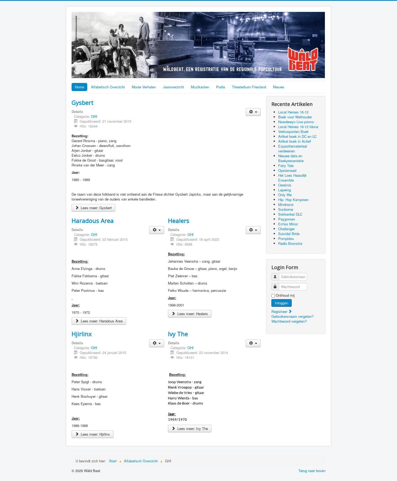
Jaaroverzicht (173, 86)
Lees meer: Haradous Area (101, 320)
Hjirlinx (82, 334)
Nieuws (278, 86)
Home (79, 86)
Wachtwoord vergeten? (289, 321)
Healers (178, 220)
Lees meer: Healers (192, 313)
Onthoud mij (285, 295)
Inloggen (281, 302)
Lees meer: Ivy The (192, 428)
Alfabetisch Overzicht (108, 86)
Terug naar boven (311, 470)
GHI (94, 116)
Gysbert (82, 102)
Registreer (279, 311)
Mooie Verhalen (144, 86)
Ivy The (178, 334)
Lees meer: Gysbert (96, 207)
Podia (220, 86)
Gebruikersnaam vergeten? (292, 316)
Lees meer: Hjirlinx (95, 434)
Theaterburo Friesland (249, 86)
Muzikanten (200, 86)
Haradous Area (93, 220)
